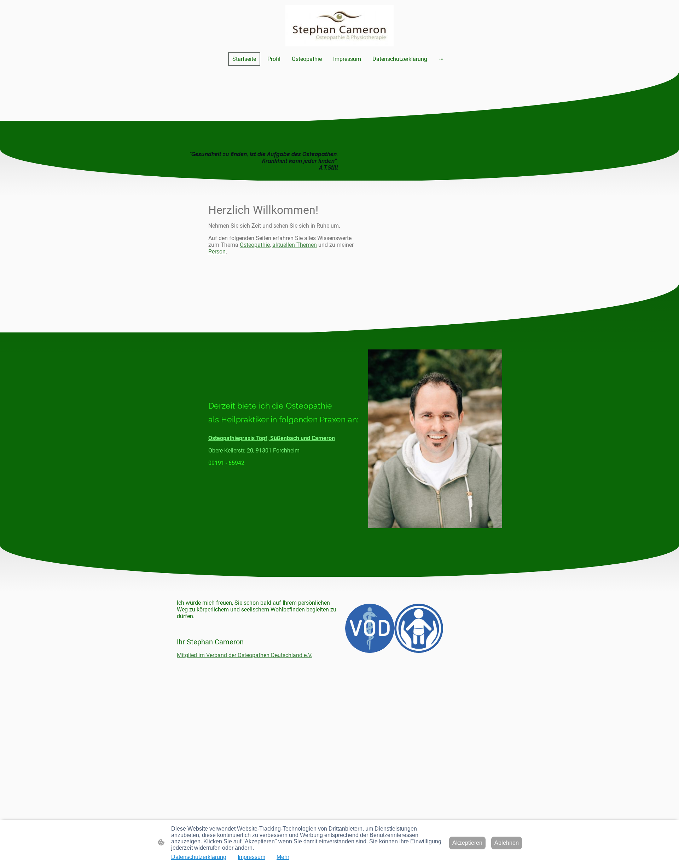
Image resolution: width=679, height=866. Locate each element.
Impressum (251, 857)
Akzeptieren (467, 843)
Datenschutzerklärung (198, 857)
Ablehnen (506, 843)
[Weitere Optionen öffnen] (441, 58)
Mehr (283, 857)
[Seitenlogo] (339, 25)
